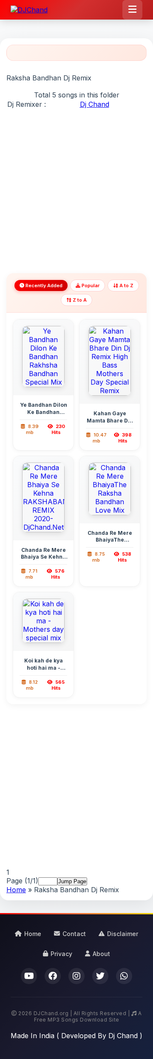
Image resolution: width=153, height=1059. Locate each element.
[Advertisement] (76, 186)
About (101, 953)
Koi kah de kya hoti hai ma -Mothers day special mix (43, 671)
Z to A (79, 300)
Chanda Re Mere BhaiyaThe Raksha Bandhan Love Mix (110, 543)
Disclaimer (122, 933)
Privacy (61, 953)
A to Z (125, 285)
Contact (74, 933)
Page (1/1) (22, 880)
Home (16, 889)
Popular (89, 285)
